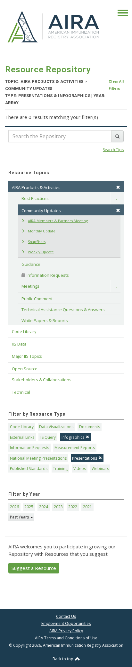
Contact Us (66, 616)
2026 (14, 506)
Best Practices (35, 198)
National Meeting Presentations (38, 458)
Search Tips (113, 149)
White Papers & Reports (44, 320)
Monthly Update (41, 231)
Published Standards (28, 468)
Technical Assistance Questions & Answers (63, 309)
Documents (89, 426)
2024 (43, 506)
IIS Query (48, 437)
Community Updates (41, 210)
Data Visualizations (56, 426)
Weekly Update (41, 251)
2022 (72, 506)
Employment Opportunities (66, 623)
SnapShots (36, 241)
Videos (79, 468)
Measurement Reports (74, 447)
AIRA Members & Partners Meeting (58, 220)
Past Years (20, 517)
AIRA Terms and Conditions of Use (66, 638)
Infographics (73, 437)
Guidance (30, 264)
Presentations (84, 458)
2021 (87, 506)
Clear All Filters (116, 85)
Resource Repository (48, 69)
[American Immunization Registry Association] (54, 26)
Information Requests (47, 275)
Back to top (63, 659)
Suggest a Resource (34, 568)
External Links (22, 437)
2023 (58, 506)
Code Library (22, 426)
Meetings (30, 286)
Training (60, 468)
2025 (28, 506)
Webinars (100, 468)
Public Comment (37, 299)
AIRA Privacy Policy (66, 631)
